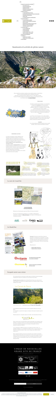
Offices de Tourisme (25, 214)
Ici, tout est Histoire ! (32, 97)
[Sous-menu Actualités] (25, 35)
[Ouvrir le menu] (17, 21)
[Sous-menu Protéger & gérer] (27, 11)
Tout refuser (52, 394)
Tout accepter (46, 394)
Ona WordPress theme (30, 387)
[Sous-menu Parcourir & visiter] (27, 18)
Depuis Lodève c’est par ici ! (36, 247)
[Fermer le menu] (20, 2)
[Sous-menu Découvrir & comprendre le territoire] (33, 4)
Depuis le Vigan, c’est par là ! (36, 248)
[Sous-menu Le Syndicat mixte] (27, 27)
